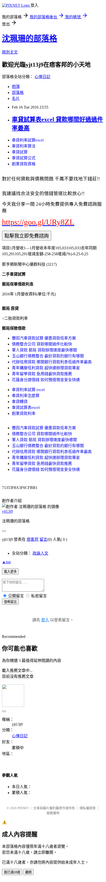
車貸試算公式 (23, 158)
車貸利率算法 (23, 146)
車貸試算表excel (26, 407)
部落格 (18, 92)
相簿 (16, 87)
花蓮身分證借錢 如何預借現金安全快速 (46, 380)
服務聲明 (53, 813)
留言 (43, 539)
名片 (16, 98)
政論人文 (40, 553)
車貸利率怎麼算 (25, 396)
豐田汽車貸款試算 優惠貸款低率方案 (44, 338)
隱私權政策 (88, 808)
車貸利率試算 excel (28, 390)
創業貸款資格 (23, 164)
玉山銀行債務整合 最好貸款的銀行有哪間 (48, 356)
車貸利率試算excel (28, 140)
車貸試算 (20, 152)
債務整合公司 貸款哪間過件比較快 (42, 344)
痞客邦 (32, 539)
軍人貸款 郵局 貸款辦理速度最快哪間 (44, 350)
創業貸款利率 (23, 413)
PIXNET (23, 808)
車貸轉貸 (20, 401)
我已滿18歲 (12, 872)
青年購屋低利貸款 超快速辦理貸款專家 (46, 368)
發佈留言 (10, 602)
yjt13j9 (7, 511)
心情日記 (42, 77)
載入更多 (10, 571)
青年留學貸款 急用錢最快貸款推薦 (42, 374)
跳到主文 (10, 52)
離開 (28, 872)
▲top (6, 562)
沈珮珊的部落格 (29, 38)
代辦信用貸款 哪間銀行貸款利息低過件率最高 (52, 362)
